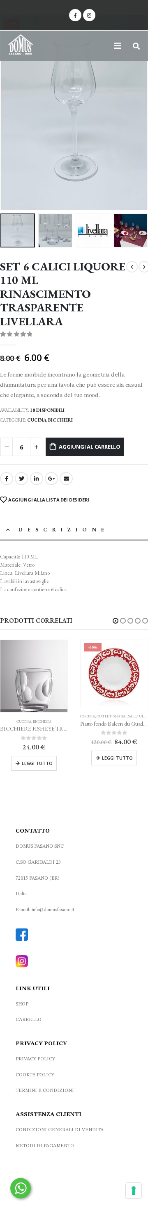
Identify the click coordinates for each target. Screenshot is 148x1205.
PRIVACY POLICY (35, 1059)
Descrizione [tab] (63, 529)
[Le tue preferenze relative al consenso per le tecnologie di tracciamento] (133, 1190)
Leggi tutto (37, 763)
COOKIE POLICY (35, 1075)
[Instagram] (89, 15)
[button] (115, 621)
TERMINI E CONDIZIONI (45, 1090)
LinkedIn (36, 478)
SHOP (22, 1004)
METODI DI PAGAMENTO (45, 1146)
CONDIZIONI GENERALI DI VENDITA (60, 1130)
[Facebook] (75, 15)
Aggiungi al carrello (89, 446)
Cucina (36, 420)
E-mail (66, 478)
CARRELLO (29, 1019)
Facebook (6, 478)
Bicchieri (60, 420)
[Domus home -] (20, 46)
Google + (51, 478)
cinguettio (21, 478)
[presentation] (10, 112)
